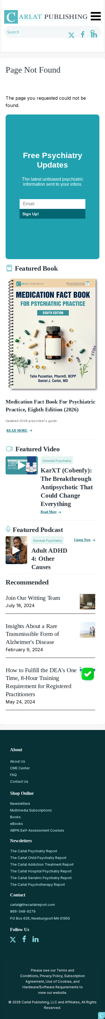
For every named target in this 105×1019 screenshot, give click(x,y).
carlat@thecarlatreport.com (32, 905)
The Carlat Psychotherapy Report (37, 884)
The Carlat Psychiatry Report (33, 851)
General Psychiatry (57, 461)
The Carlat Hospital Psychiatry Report (41, 871)
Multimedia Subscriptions (31, 810)
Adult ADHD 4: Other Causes (49, 559)
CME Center (20, 768)
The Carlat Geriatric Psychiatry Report (41, 878)
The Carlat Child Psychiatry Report (38, 858)
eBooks (16, 824)
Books (15, 817)
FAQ (13, 775)
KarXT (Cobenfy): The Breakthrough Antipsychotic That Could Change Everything (67, 487)
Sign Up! (30, 214)
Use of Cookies (59, 981)
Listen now (82, 539)
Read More (49, 512)
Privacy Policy (51, 976)
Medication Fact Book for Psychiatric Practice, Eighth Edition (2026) (50, 405)
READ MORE (16, 430)
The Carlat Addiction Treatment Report (42, 864)
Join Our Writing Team (33, 597)
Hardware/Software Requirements (50, 987)
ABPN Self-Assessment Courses (37, 830)
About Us (17, 761)
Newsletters (20, 803)
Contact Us (19, 781)
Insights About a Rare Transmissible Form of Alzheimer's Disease (32, 633)
